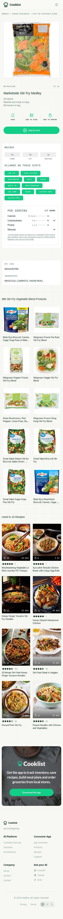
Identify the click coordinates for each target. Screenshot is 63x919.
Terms (33, 904)
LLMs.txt (12, 904)
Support (38, 856)
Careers (7, 875)
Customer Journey (12, 842)
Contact (7, 880)
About (6, 870)
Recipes (37, 852)
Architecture (10, 852)
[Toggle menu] (56, 5)
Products (38, 847)
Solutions (8, 847)
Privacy (23, 904)
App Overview (40, 842)
